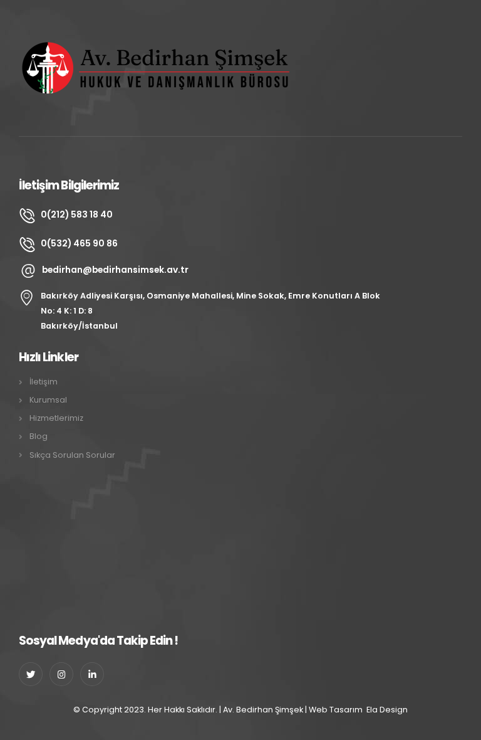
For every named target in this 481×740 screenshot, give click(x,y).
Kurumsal (48, 399)
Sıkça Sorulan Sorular (72, 455)
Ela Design (387, 709)
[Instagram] (61, 674)
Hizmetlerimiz (56, 418)
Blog (38, 436)
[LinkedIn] (92, 674)
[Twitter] (31, 674)
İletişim (43, 381)
